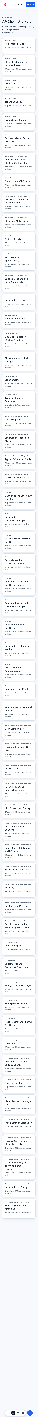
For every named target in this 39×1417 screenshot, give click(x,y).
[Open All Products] (30, 1413)
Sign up (32, 4)
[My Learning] (13, 1413)
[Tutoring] (18, 1413)
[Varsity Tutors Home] (5, 4)
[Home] (8, 1413)
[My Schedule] (23, 1413)
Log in (22, 4)
